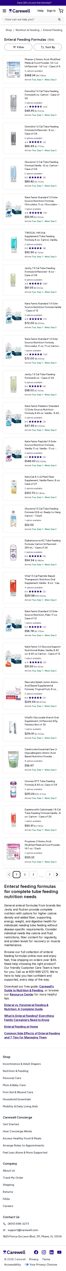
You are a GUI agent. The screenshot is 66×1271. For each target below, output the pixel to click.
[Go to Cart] (61, 11)
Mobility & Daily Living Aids (20, 1106)
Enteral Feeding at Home (21, 1026)
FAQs (6, 1199)
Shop (9, 30)
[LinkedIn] (51, 1252)
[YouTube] (59, 1252)
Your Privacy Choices (43, 1264)
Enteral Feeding (52, 30)
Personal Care (12, 1078)
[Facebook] (36, 1252)
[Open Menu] (4, 11)
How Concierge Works (17, 1131)
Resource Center (22, 994)
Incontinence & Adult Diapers (22, 1064)
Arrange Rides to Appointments (23, 1145)
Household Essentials (17, 1099)
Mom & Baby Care (14, 1085)
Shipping (8, 1184)
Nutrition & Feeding (27, 30)
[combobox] (48, 47)
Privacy (34, 1259)
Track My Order (13, 1177)
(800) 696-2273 (18, 1223)
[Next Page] (57, 874)
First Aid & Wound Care (18, 1092)
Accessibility (12, 1264)
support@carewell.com (23, 1230)
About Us (9, 1170)
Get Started (11, 1124)
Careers (8, 1206)
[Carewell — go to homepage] (19, 11)
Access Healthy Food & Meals (22, 1138)
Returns (8, 1191)
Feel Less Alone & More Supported (25, 1152)
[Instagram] (44, 1252)
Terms (46, 1259)
